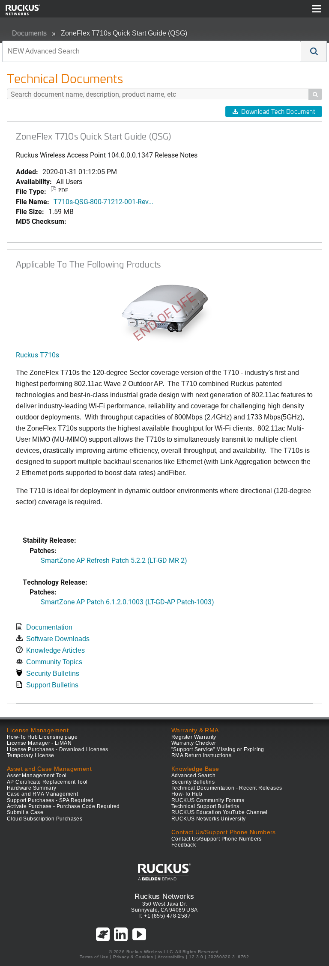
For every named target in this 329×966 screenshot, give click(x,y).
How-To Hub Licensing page (42, 737)
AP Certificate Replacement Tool (47, 782)
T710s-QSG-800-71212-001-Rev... (103, 201)
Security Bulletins (52, 673)
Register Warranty (193, 737)
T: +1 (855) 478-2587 (164, 916)
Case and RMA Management (42, 794)
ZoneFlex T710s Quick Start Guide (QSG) (124, 33)
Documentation (49, 627)
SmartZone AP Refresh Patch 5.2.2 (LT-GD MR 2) (114, 560)
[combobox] (151, 51)
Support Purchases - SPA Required (50, 800)
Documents (29, 33)
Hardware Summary (31, 788)
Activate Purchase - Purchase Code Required (63, 806)
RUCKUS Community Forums (207, 800)
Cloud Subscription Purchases (44, 819)
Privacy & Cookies (133, 956)
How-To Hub (186, 794)
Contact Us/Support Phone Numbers (216, 839)
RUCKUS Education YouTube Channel (219, 812)
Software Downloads (58, 638)
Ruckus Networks (164, 896)
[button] (314, 51)
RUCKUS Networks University (208, 819)
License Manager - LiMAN (39, 743)
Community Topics (54, 662)
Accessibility (171, 956)
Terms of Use (94, 956)
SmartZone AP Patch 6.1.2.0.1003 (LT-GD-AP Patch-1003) (127, 601)
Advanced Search (193, 776)
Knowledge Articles (55, 650)
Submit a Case (25, 812)
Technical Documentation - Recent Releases (226, 788)
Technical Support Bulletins (205, 806)
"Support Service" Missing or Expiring (217, 749)
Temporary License (30, 755)
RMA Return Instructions (201, 755)
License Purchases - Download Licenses (57, 749)
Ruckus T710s (37, 354)
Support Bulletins (52, 685)
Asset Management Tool (36, 776)
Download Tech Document (278, 111)
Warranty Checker (193, 743)
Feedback (183, 845)
